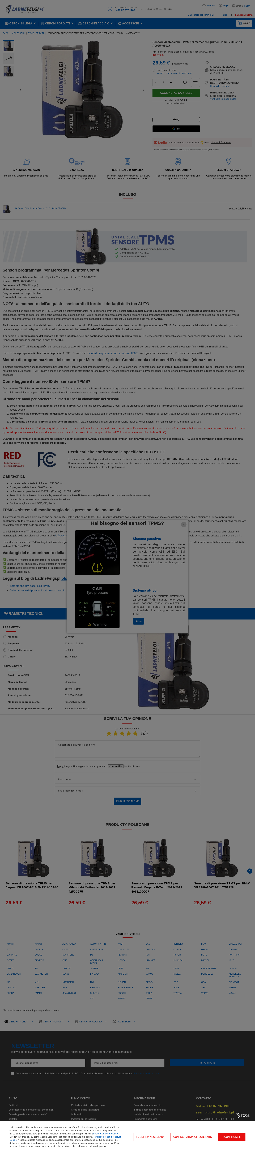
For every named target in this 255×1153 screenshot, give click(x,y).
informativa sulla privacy (105, 1133)
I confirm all (232, 1136)
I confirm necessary (150, 1136)
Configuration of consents (192, 1136)
